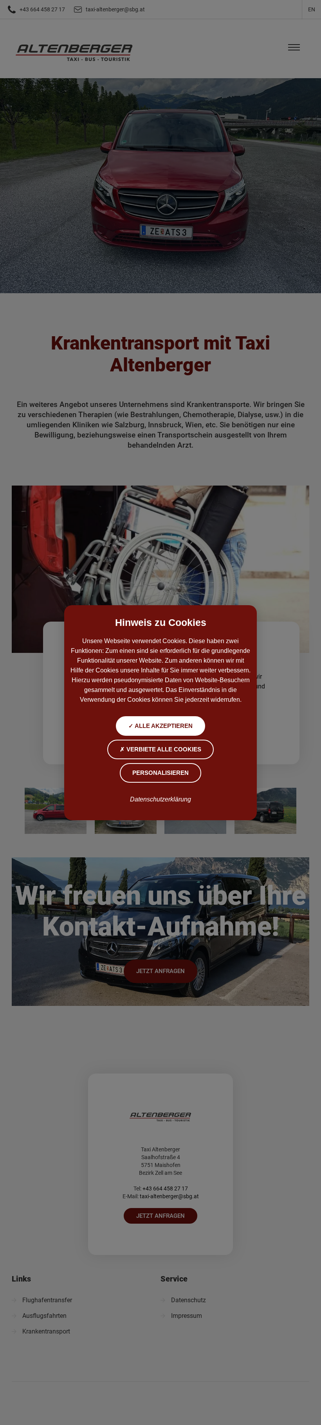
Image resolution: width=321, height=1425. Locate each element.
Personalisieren (160, 772)
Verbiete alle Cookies (163, 749)
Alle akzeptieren (163, 725)
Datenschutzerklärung (160, 799)
